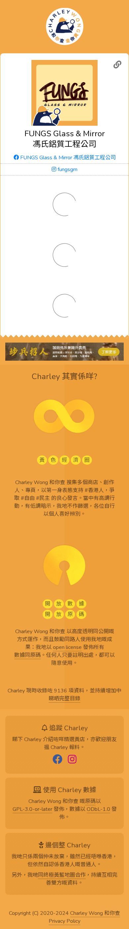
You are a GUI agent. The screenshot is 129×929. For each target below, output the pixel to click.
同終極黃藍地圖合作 (62, 875)
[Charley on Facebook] (58, 760)
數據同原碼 (27, 655)
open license (67, 647)
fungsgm (66, 169)
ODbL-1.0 (98, 809)
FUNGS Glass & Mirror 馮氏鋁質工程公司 (67, 157)
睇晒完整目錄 (64, 699)
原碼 (90, 801)
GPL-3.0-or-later (32, 809)
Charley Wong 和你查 (95, 913)
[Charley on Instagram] (72, 760)
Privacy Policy (64, 921)
